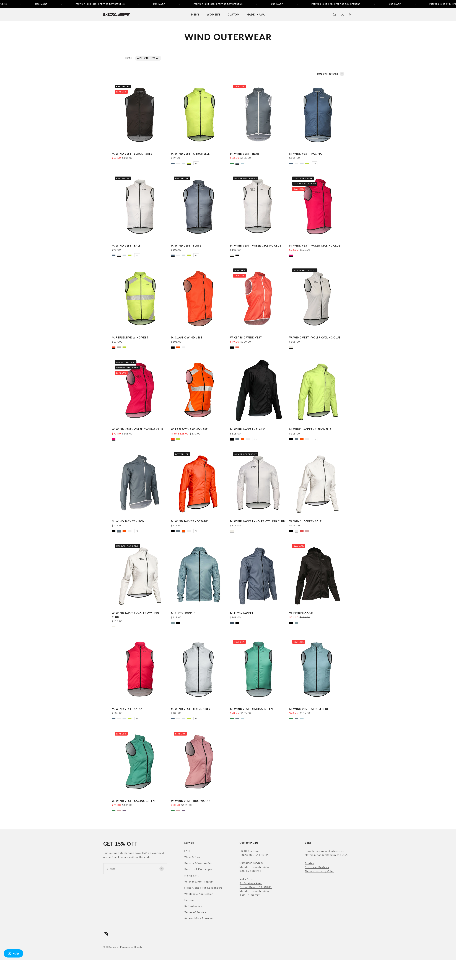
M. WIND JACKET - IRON (128, 521)
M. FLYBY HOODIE (183, 613)
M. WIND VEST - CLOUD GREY (191, 708)
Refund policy (193, 905)
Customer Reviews (317, 867)
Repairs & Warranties (198, 863)
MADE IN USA (256, 14)
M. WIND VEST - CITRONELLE (190, 153)
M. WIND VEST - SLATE (186, 245)
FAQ (187, 850)
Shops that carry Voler (319, 871)
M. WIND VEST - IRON (244, 153)
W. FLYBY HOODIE (301, 613)
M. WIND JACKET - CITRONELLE (310, 429)
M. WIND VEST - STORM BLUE (309, 708)
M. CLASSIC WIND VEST (186, 337)
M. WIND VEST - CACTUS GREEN (251, 708)
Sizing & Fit (191, 875)
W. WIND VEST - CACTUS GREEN (133, 800)
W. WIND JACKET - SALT (305, 521)
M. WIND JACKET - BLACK (247, 429)
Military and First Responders (203, 887)
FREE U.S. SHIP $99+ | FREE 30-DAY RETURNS (66, 4)
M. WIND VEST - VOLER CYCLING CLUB (255, 245)
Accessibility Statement (200, 918)
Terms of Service (195, 912)
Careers (189, 899)
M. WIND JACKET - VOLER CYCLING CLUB (257, 521)
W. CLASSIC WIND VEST (246, 337)
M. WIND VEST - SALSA (127, 708)
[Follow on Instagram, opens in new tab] (105, 934)
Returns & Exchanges (198, 869)
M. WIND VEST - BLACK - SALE (132, 153)
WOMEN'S (214, 14)
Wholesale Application (199, 893)
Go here (253, 850)
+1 (255, 439)
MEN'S (195, 14)
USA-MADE (8, 4)
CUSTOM (233, 14)
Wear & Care (192, 856)
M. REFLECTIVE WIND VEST (130, 337)
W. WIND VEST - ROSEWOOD (190, 800)
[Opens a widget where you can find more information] (13, 953)
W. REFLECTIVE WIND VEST (189, 429)
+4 (196, 163)
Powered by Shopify (131, 947)
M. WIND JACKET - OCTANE (189, 521)
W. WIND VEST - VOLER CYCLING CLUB (315, 337)
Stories (309, 863)
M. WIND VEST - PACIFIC (305, 153)
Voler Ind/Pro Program (199, 881)
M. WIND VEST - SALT (126, 245)
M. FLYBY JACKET (241, 613)
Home (129, 58)
